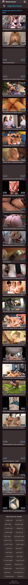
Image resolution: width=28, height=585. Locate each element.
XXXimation (20, 576)
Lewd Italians (9, 552)
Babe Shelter (8, 524)
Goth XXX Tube (7, 540)
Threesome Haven (9, 576)
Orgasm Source (20, 560)
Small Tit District (20, 568)
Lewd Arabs (9, 548)
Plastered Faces (19, 564)
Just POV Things (8, 544)
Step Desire (7, 572)
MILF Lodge (19, 556)
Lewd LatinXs (19, 552)
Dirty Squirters (19, 532)
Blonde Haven (11, 2)
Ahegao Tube (9, 520)
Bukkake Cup (20, 528)
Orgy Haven (8, 564)
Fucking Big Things (19, 536)
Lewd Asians (19, 548)
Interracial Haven (19, 540)
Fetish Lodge (7, 536)
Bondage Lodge (19, 524)
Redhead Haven (8, 568)
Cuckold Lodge (8, 532)
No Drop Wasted (8, 560)
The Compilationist (18, 572)
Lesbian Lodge (19, 544)
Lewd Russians (9, 556)
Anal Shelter (19, 520)
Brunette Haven (9, 528)
